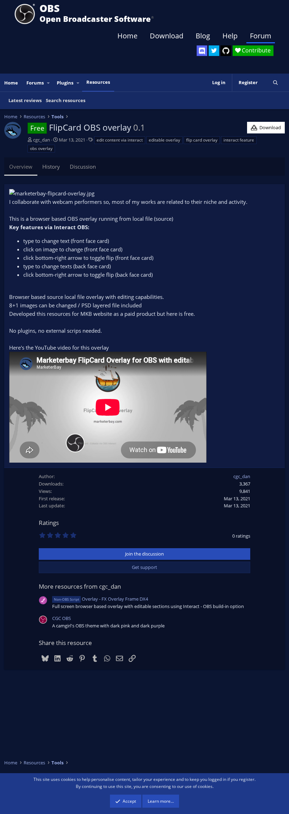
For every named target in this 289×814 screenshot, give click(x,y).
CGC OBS (61, 618)
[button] (48, 83)
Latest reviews (25, 100)
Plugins (65, 83)
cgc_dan (41, 140)
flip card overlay (201, 140)
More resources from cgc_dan (80, 586)
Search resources (65, 100)
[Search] (275, 82)
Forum (260, 35)
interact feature (238, 140)
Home (127, 35)
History (51, 166)
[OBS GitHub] (226, 50)
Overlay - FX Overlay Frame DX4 (101, 599)
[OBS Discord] (202, 50)
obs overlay (41, 148)
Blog (203, 35)
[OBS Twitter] (214, 50)
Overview (20, 166)
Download (166, 35)
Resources (98, 82)
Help (230, 35)
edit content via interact (120, 140)
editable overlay (164, 140)
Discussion (83, 166)
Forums (35, 83)
